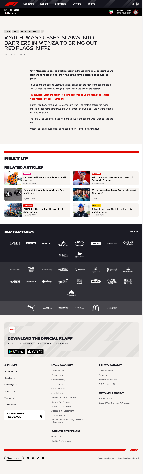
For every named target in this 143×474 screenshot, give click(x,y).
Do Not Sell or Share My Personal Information (67, 421)
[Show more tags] (42, 31)
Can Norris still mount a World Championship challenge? (45, 178)
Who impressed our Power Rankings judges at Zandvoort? (114, 192)
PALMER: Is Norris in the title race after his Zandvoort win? (44, 210)
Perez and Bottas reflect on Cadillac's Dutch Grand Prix (44, 192)
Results (44, 4)
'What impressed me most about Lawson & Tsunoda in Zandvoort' (112, 178)
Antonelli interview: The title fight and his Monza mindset (112, 210)
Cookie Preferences (61, 441)
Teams (91, 4)
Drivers (77, 4)
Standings (60, 4)
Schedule (28, 4)
